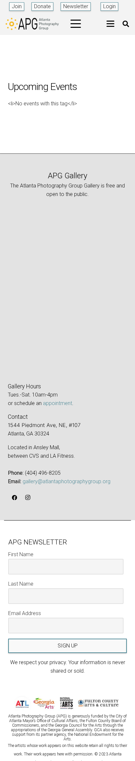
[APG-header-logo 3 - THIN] (32, 23)
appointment (57, 403)
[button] (75, 24)
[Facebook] (14, 497)
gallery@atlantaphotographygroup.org (66, 481)
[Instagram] (27, 497)
